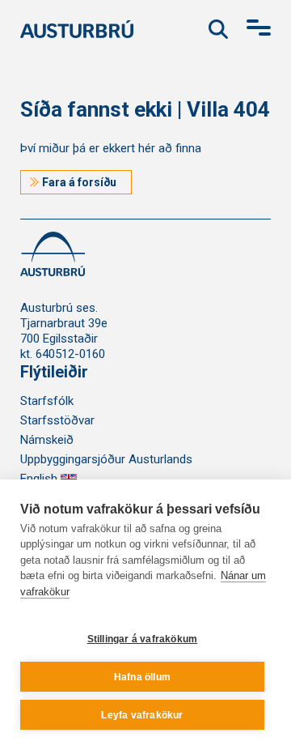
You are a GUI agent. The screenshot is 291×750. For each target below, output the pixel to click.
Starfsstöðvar (57, 420)
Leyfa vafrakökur (142, 715)
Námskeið (47, 440)
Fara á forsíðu (79, 182)
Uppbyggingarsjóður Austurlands (106, 459)
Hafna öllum (142, 677)
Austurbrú (76, 27)
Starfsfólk (47, 401)
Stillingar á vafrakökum (142, 639)
